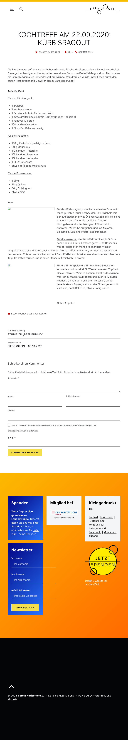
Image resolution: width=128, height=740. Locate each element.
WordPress (99, 695)
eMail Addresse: (20, 590)
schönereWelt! (92, 584)
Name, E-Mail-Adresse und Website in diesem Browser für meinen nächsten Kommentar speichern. (54, 425)
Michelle (12, 699)
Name (11, 396)
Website (11, 410)
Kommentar (13, 378)
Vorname (16, 558)
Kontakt (93, 517)
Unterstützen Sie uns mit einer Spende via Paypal (25, 522)
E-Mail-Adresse (73, 396)
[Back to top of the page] (11, 689)
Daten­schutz (97, 520)
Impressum (106, 517)
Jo (69, 52)
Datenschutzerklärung (61, 695)
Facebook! (95, 532)
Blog (14, 314)
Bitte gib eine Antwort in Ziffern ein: (23, 431)
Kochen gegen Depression (32, 314)
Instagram (95, 528)
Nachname (17, 574)
